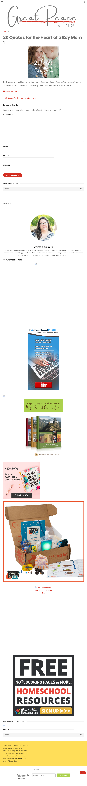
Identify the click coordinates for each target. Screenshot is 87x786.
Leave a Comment (13, 91)
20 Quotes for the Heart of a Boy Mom (20, 98)
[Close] (83, 772)
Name (6, 146)
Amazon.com (21, 759)
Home (5, 31)
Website (6, 165)
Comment (8, 115)
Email (6, 155)
